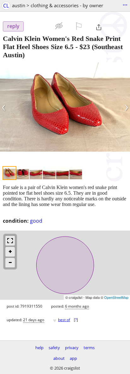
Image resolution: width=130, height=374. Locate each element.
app (73, 358)
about (59, 358)
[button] (39, 25)
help (39, 347)
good (36, 220)
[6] (75, 173)
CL (6, 5)
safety (54, 347)
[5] (62, 173)
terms (89, 347)
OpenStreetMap (116, 297)
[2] (22, 173)
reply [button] (13, 26)
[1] (9, 173)
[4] (49, 173)
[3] (36, 173)
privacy (72, 347)
